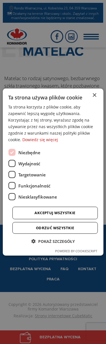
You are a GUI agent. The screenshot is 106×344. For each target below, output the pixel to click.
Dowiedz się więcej (40, 139)
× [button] (94, 95)
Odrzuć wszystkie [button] (55, 227)
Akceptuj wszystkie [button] (54, 212)
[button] (53, 241)
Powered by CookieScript (76, 251)
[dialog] (53, 172)
